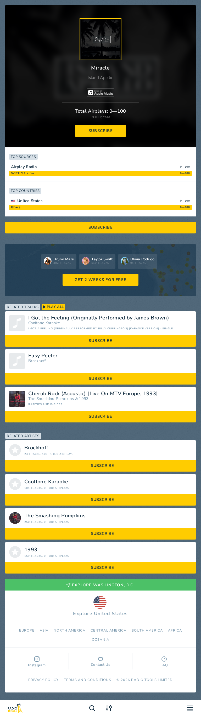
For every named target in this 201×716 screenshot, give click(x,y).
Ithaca (16, 207)
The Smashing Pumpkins (51, 398)
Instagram (37, 665)
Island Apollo (100, 77)
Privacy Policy (43, 680)
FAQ (164, 665)
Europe (26, 630)
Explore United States (100, 613)
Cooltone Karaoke (44, 323)
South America (147, 630)
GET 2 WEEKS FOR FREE (100, 279)
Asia (44, 630)
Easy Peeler (42, 355)
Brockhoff (37, 360)
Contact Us (100, 664)
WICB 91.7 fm (22, 173)
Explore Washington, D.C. (103, 585)
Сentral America (108, 630)
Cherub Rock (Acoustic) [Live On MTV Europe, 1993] (93, 393)
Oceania (100, 639)
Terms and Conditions (87, 680)
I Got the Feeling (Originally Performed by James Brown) (98, 317)
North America (70, 630)
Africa (175, 630)
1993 (83, 398)
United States (29, 200)
